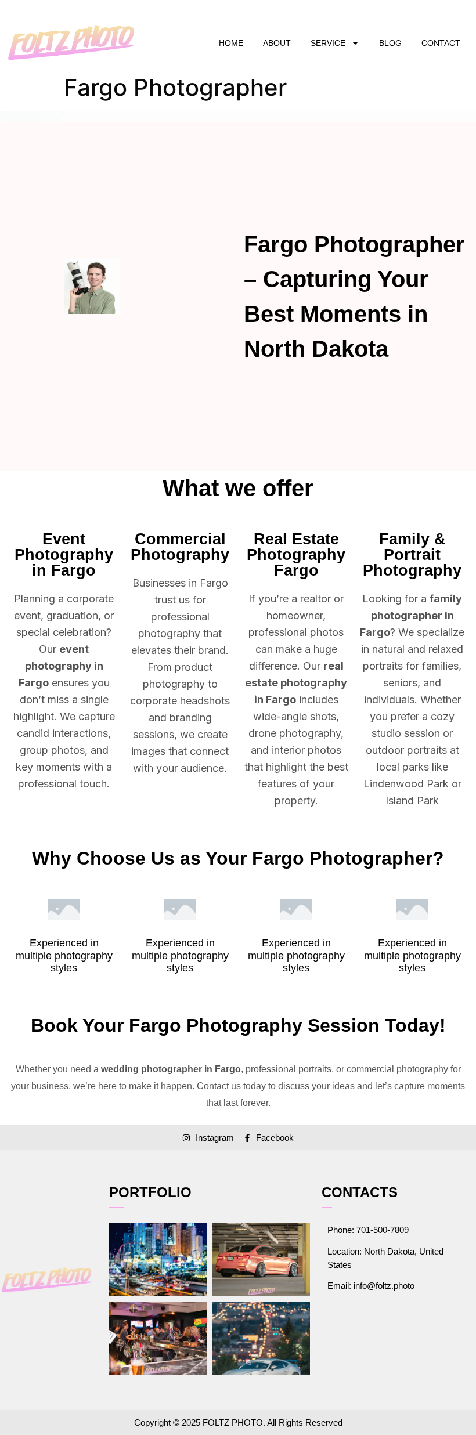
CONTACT (440, 43)
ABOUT (277, 43)
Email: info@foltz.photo (370, 1286)
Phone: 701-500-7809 (368, 1230)
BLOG (390, 43)
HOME (231, 43)
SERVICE (328, 43)
